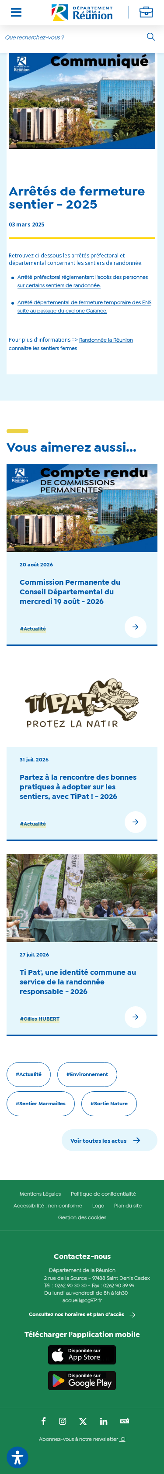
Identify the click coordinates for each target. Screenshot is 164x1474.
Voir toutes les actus (98, 1141)
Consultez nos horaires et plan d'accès (76, 1315)
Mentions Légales (40, 1194)
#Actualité (33, 629)
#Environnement (87, 1075)
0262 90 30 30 (71, 1286)
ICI (122, 1439)
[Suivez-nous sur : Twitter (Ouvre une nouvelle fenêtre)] (83, 1422)
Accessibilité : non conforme (48, 1206)
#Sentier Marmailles (41, 1104)
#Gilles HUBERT (39, 1019)
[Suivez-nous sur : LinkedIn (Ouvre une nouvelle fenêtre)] (103, 1422)
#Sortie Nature (109, 1104)
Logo (98, 1206)
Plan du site (128, 1206)
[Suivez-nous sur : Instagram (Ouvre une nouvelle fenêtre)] (62, 1422)
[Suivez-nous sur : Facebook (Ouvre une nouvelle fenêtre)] (43, 1422)
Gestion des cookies (82, 1218)
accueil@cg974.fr (82, 1301)
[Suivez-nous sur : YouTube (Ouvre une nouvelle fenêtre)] (124, 1422)
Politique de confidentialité (103, 1194)
